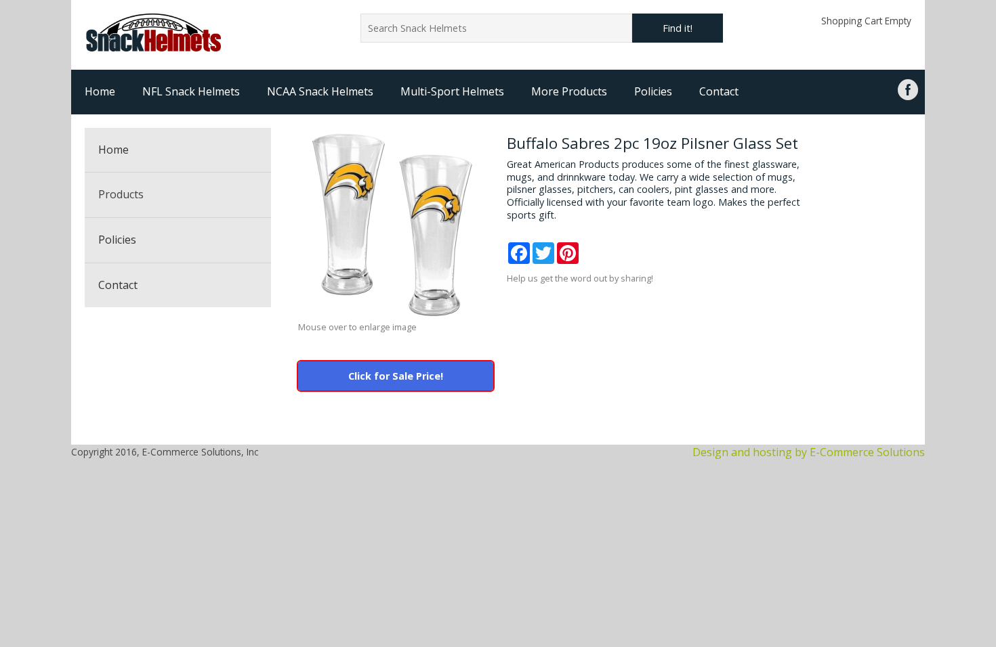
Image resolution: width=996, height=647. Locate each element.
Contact (719, 91)
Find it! (677, 28)
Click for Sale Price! (395, 376)
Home (100, 91)
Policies (653, 91)
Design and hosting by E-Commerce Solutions (808, 452)
